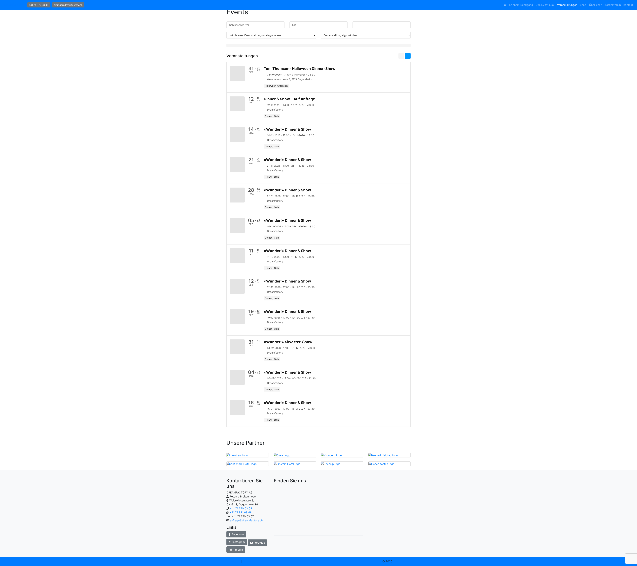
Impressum (233, 561)
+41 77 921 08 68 (241, 512)
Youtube (259, 542)
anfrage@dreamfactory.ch (68, 4)
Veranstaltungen (567, 4)
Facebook (237, 534)
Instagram (238, 542)
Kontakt (628, 4)
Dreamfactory (13, 5)
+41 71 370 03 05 (38, 4)
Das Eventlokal (545, 4)
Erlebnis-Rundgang (521, 4)
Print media (236, 549)
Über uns (594, 4)
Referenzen (250, 561)
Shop (583, 4)
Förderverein (613, 4)
